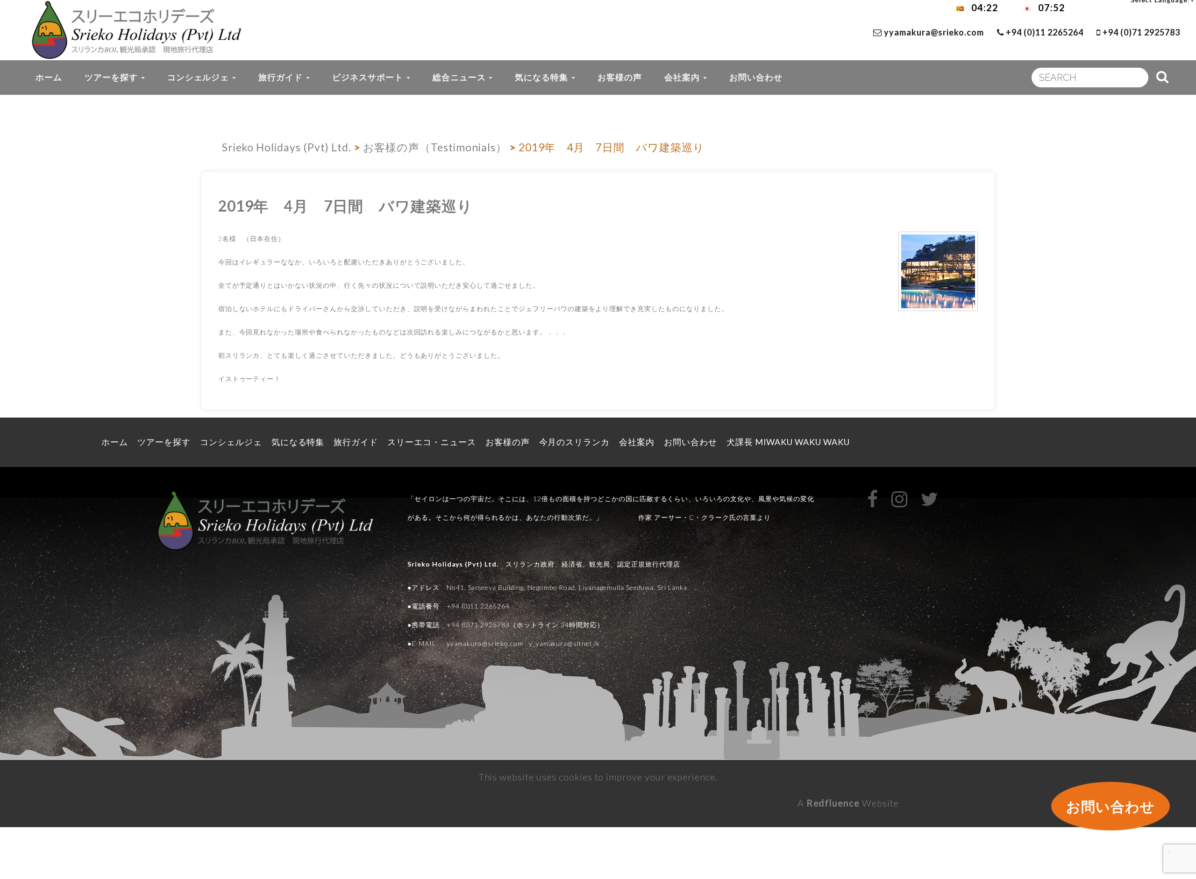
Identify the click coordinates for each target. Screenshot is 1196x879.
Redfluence (833, 802)
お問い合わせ (756, 77)
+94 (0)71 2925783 (1140, 32)
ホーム (49, 77)
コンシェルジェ (199, 77)
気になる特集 (542, 77)
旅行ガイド (281, 77)
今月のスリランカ (574, 442)
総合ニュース (460, 77)
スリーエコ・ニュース (431, 442)
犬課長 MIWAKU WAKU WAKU (793, 442)
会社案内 (683, 77)
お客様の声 (620, 77)
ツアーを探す (112, 77)
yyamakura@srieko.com (933, 32)
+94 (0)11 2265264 (1043, 32)
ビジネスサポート (369, 77)
